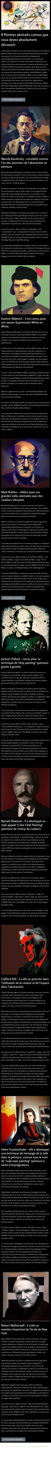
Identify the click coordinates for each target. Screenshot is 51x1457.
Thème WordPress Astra (40, 1446)
